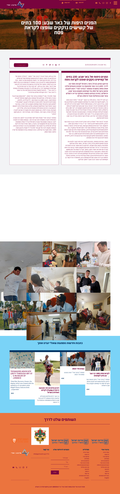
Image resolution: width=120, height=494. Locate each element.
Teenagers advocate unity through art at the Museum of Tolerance (22, 360)
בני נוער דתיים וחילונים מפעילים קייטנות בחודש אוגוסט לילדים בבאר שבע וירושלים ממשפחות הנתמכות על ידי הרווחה (48, 399)
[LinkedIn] (56, 65)
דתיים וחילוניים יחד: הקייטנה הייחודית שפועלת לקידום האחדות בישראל (47, 368)
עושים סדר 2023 (72, 359)
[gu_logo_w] (15, 2)
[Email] (43, 65)
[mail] (103, 3)
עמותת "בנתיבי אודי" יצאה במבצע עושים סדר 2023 (74, 373)
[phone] (100, 3)
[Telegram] (49, 65)
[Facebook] (59, 65)
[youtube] (96, 3)
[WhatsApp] (52, 65)
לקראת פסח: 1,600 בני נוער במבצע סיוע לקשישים (97, 361)
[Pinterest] (46, 65)
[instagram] (107, 3)
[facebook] (110, 3)
